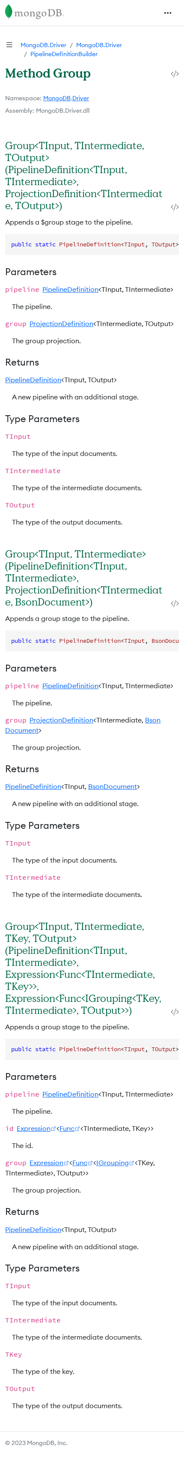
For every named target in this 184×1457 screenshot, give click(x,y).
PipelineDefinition (70, 289)
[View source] (175, 74)
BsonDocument (112, 786)
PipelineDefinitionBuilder (64, 54)
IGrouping (112, 1162)
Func (66, 1128)
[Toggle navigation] (168, 13)
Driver (80, 98)
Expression (33, 1128)
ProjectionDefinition (61, 323)
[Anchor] (71, 205)
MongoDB (57, 98)
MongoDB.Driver (43, 45)
